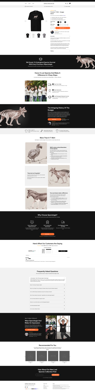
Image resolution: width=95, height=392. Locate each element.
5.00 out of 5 (34, 250)
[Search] (65, 3)
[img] (27, 257)
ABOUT (29, 3)
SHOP (26, 3)
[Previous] (25, 356)
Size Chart (53, 25)
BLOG (33, 3)
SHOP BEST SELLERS (31, 329)
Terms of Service (45, 388)
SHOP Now (54, 119)
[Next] (70, 356)
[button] (52, 10)
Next (46, 21)
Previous (25, 21)
